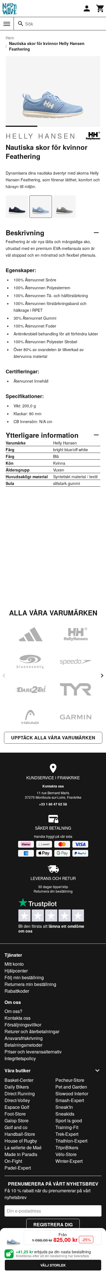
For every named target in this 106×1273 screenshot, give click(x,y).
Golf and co (16, 1127)
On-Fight (13, 1161)
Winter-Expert (69, 1161)
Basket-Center (19, 1080)
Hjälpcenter (16, 970)
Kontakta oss (53, 786)
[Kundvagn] (100, 8)
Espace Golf (17, 1107)
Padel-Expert (18, 1167)
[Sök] (20, 23)
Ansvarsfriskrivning (24, 1038)
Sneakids (64, 1114)
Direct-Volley (17, 1100)
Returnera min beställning (30, 984)
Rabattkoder (17, 991)
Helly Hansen (41, 135)
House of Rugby (21, 1140)
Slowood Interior (71, 1093)
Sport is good (68, 1120)
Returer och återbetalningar (32, 1031)
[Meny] (7, 24)
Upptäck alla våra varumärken (53, 737)
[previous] (4, 676)
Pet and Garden (71, 1087)
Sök (29, 24)
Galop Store (17, 1120)
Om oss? (13, 1011)
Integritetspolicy (20, 1058)
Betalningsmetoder (23, 1045)
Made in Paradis (21, 1154)
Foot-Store (15, 1114)
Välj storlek (53, 1265)
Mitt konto (14, 964)
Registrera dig (53, 1224)
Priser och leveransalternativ (33, 1051)
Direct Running (20, 1093)
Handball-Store (20, 1134)
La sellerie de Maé (23, 1147)
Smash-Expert (69, 1100)
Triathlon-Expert (71, 1140)
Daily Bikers (17, 1087)
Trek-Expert (66, 1134)
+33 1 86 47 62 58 (53, 804)
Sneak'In (64, 1107)
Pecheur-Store (69, 1080)
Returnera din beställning (53, 891)
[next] (102, 676)
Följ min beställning (24, 977)
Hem (10, 37)
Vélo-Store (66, 1154)
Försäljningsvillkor (23, 1024)
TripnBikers (66, 1147)
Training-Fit (66, 1127)
